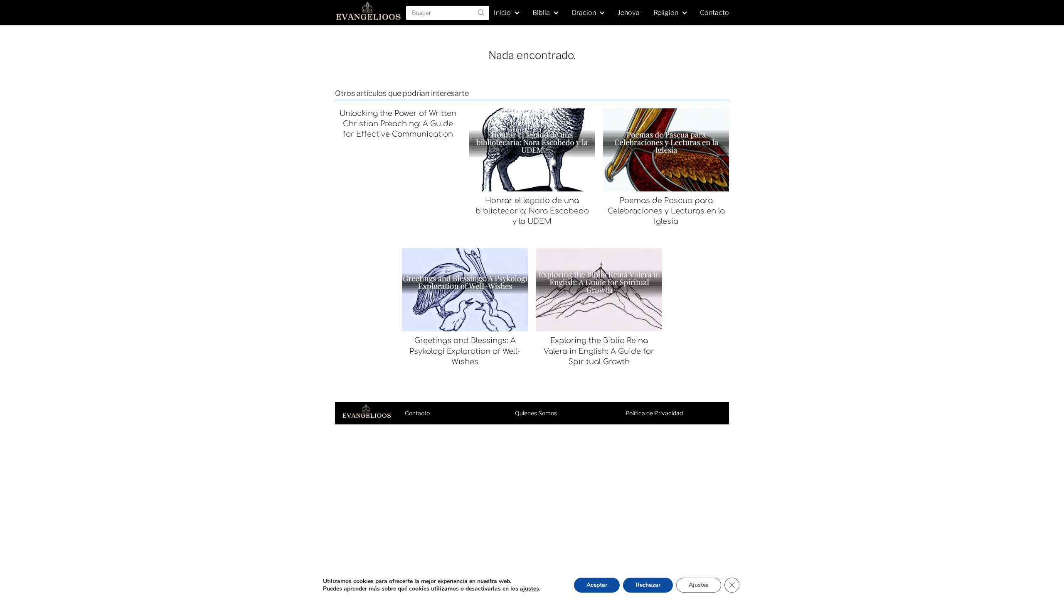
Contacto (714, 13)
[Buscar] (481, 12)
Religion (665, 13)
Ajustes (699, 585)
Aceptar (596, 585)
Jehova (629, 13)
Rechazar (647, 585)
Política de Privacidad (654, 413)
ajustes (529, 589)
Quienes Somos (536, 413)
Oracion (583, 13)
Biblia (541, 13)
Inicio (502, 13)
